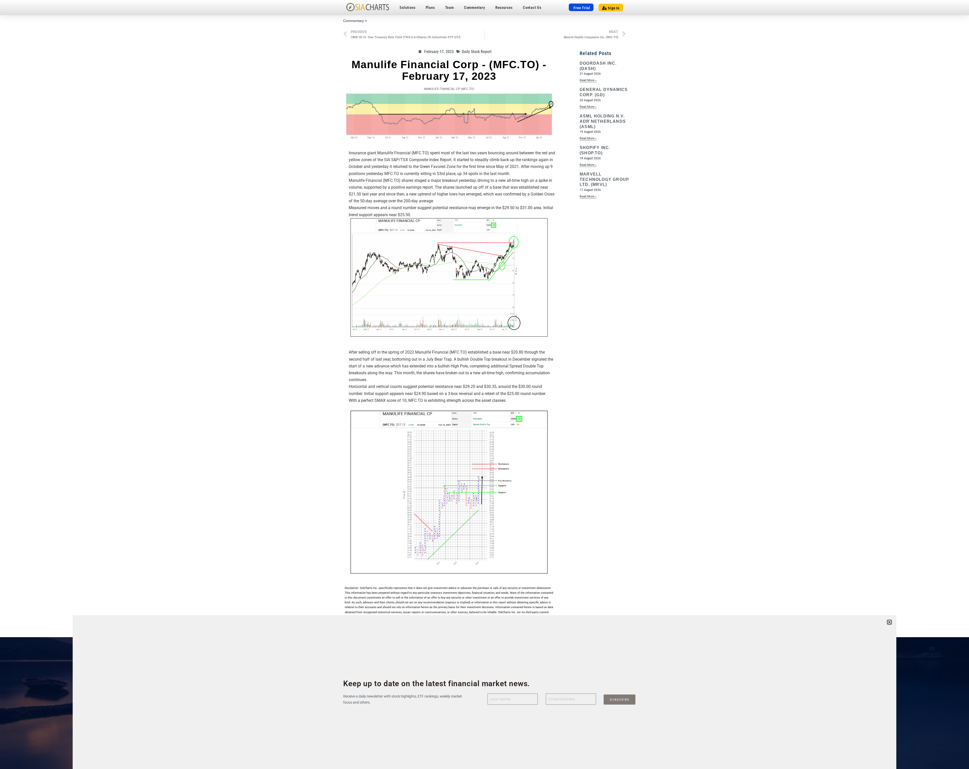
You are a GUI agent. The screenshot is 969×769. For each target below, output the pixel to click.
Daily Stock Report (477, 51)
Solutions (407, 7)
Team (449, 7)
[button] (889, 622)
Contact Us (532, 7)
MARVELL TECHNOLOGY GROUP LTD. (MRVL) (604, 179)
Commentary (474, 7)
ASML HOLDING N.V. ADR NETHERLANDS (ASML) (603, 121)
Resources (504, 7)
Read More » (588, 80)
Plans (430, 7)
